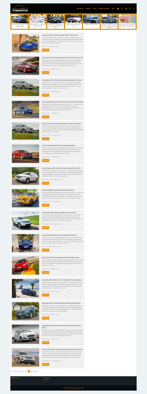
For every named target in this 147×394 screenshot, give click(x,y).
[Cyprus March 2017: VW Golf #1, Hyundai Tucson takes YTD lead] (25, 87)
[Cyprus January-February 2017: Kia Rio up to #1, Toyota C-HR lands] (25, 109)
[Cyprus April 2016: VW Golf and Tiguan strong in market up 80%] (25, 311)
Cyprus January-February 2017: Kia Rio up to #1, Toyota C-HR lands (62, 102)
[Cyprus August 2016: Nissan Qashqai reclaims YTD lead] (25, 221)
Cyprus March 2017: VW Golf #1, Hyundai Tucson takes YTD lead (62, 80)
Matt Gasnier (56, 46)
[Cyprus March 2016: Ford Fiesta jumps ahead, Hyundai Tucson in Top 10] (25, 334)
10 (35, 371)
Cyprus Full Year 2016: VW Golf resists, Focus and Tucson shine (61, 123)
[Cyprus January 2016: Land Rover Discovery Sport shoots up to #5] (25, 357)
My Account (46, 380)
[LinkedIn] (126, 8)
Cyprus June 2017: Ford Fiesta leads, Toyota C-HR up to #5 (60, 35)
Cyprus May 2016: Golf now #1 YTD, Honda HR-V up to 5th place (61, 280)
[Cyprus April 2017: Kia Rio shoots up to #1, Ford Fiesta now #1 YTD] (25, 66)
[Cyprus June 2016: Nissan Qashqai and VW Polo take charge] (25, 266)
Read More (45, 50)
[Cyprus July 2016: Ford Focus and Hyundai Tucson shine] (25, 243)
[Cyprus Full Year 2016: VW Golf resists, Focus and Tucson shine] (25, 131)
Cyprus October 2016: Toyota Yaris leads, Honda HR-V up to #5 (61, 168)
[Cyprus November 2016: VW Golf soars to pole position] (25, 154)
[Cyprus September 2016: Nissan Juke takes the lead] (25, 198)
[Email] (118, 8)
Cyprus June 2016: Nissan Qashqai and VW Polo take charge (60, 257)
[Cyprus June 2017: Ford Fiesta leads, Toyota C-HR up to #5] (25, 43)
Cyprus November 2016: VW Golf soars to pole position (58, 145)
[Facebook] (130, 8)
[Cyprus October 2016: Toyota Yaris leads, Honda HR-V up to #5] (25, 176)
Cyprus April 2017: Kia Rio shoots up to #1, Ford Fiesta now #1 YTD (62, 57)
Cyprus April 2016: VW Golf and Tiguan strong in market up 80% (61, 303)
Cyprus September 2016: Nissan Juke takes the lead (58, 190)
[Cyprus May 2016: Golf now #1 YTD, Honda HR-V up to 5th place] (25, 288)
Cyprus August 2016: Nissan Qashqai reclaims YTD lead (59, 212)
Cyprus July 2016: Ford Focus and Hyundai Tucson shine (59, 235)
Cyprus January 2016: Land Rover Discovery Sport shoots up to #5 (62, 349)
